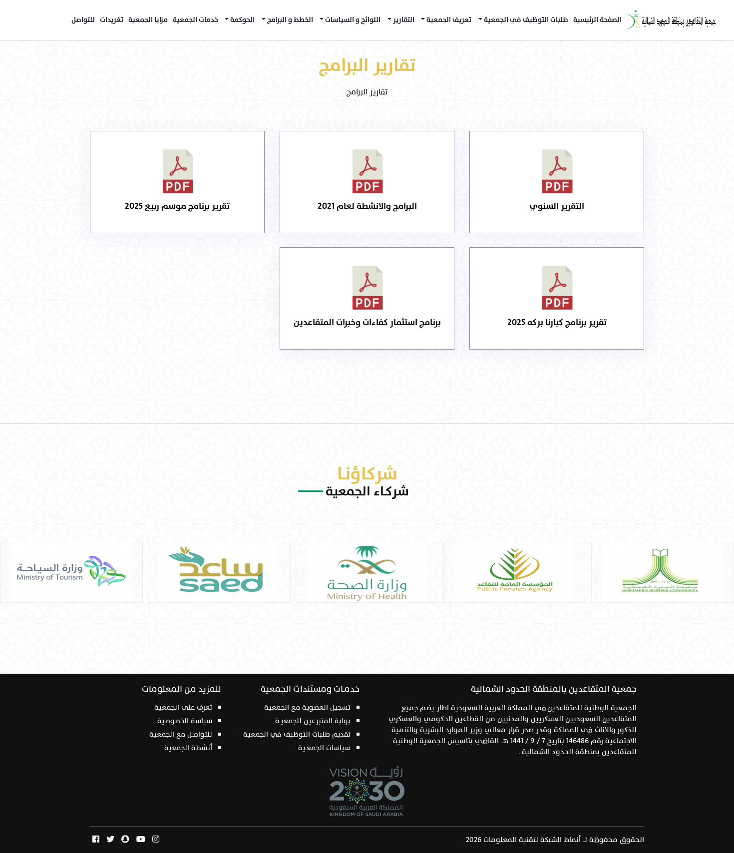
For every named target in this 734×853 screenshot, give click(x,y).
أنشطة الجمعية (188, 748)
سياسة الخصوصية (184, 721)
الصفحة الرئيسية (597, 19)
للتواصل (83, 19)
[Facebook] (95, 840)
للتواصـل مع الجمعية (180, 734)
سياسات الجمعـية (324, 748)
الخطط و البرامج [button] (289, 19)
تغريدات (111, 19)
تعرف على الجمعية (183, 707)
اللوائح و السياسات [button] (352, 19)
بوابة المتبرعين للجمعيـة (313, 721)
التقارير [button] (402, 19)
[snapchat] (125, 840)
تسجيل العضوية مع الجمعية (307, 707)
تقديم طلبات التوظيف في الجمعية (297, 734)
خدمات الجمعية (195, 19)
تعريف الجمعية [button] (448, 19)
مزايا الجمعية (148, 19)
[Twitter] (110, 840)
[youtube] (140, 840)
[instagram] (155, 840)
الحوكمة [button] (242, 19)
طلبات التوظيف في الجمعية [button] (525, 19)
